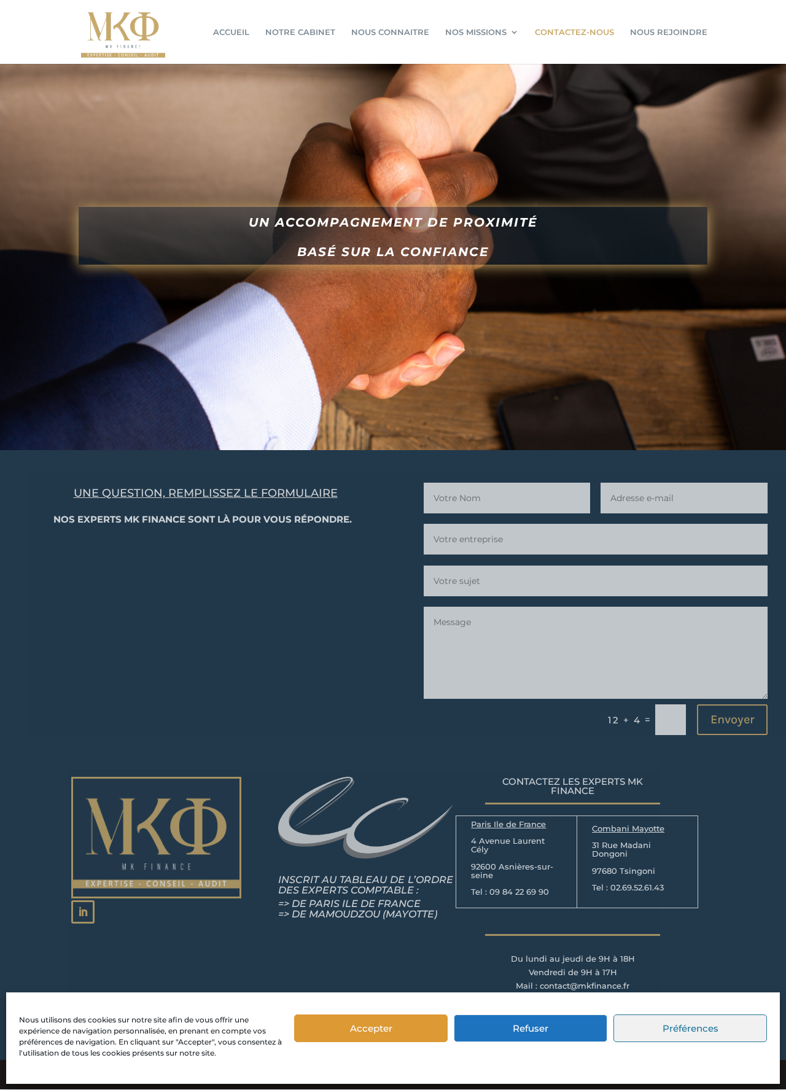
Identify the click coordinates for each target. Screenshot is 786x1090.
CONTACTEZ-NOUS (574, 32)
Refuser (530, 1028)
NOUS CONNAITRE (390, 32)
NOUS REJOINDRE (668, 32)
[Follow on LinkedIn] (83, 912)
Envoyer (732, 719)
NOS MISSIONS (476, 32)
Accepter (371, 1028)
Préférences (690, 1028)
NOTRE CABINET (300, 32)
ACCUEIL (231, 32)
